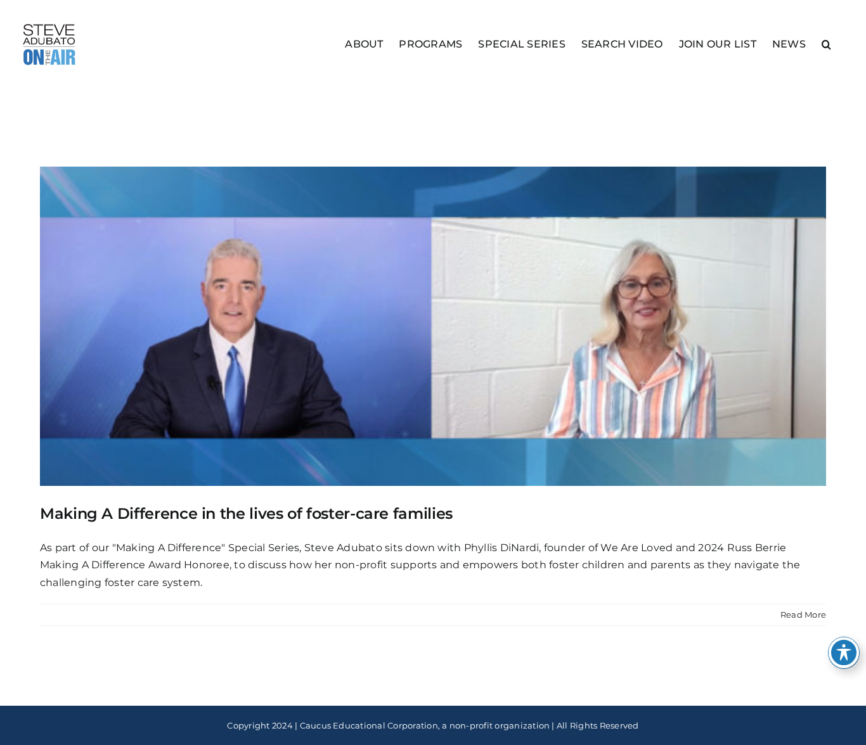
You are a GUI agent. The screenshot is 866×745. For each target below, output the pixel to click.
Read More (803, 614)
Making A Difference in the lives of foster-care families (246, 513)
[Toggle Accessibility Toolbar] (844, 652)
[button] (826, 43)
